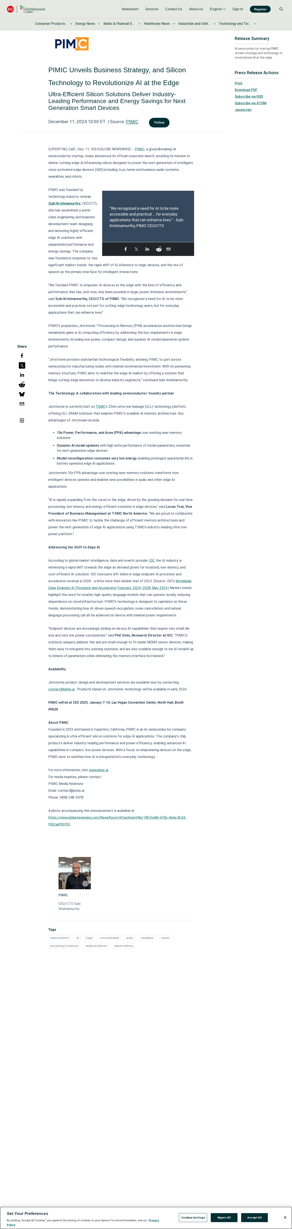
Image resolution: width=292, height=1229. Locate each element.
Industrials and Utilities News (194, 24)
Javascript (243, 110)
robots (165, 937)
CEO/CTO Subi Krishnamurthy (70, 906)
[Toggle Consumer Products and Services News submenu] (71, 24)
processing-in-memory (64, 945)
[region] (146, 1218)
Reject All (224, 1217)
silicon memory (123, 945)
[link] (130, 9)
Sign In (237, 9)
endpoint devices (96, 945)
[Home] (26, 9)
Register (260, 9)
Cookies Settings (193, 1217)
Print (238, 83)
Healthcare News (157, 24)
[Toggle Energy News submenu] (99, 24)
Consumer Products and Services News (51, 24)
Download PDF (246, 90)
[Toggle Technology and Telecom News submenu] (255, 24)
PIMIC (132, 121)
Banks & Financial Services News (119, 24)
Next (191, 214)
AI (78, 937)
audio (129, 937)
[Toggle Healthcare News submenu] (174, 24)
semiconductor (59, 937)
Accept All (254, 1217)
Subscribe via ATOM (250, 103)
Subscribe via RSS (249, 97)
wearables (147, 937)
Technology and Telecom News (235, 24)
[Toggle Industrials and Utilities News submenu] (214, 24)
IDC (151, 560)
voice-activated (109, 937)
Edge (89, 937)
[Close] (285, 1217)
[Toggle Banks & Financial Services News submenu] (139, 24)
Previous (105, 214)
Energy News (85, 24)
